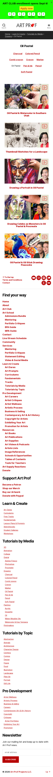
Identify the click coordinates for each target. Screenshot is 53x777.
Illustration (8, 670)
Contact (6, 283)
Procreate (9, 567)
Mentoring (10, 319)
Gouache (8, 612)
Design (7, 659)
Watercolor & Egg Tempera (16, 622)
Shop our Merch (11, 488)
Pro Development (11, 393)
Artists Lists (11, 448)
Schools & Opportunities (18, 455)
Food (6, 666)
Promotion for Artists (16, 426)
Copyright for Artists (16, 419)
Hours (21, 17)
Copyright (8, 714)
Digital (6, 557)
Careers (7, 707)
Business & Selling (15, 411)
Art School (8, 312)
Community (8, 342)
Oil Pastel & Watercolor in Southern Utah (26, 114)
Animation (8, 550)
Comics (7, 656)
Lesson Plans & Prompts (14, 523)
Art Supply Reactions (14, 466)
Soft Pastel (26, 72)
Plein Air (7, 676)
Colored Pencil (32, 53)
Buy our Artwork (11, 492)
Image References (15, 452)
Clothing (7, 653)
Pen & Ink (27, 66)
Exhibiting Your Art (15, 422)
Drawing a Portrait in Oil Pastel (26, 187)
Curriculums (12, 374)
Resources (8, 430)
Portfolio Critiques (15, 323)
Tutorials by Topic (15, 389)
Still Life (7, 683)
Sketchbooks (9, 527)
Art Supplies (11, 440)
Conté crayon (16, 59)
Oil (6, 615)
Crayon (30, 59)
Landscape (8, 673)
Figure (6, 663)
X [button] (51, 2)
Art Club (6, 309)
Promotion (8, 728)
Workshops (8, 533)
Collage (7, 554)
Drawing (8, 36)
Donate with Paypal (13, 495)
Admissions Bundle (15, 316)
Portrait (7, 680)
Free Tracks (9, 516)
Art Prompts (11, 371)
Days (12, 17)
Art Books (10, 433)
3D (5, 547)
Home (7, 34)
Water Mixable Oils (13, 618)
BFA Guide (10, 327)
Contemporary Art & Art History (22, 415)
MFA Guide (11, 331)
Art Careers (11, 396)
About (5, 305)
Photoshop (9, 564)
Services (7, 345)
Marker (40, 59)
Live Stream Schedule (14, 338)
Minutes (31, 17)
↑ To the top (8, 277)
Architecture (9, 646)
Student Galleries (11, 530)
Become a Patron (11, 484)
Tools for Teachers (15, 463)
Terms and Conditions (12, 280)
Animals (7, 642)
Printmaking (9, 625)
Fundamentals (12, 378)
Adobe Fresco (11, 561)
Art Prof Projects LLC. (21, 772)
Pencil (38, 66)
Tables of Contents (15, 459)
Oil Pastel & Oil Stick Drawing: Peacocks (26, 263)
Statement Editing (15, 356)
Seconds (41, 17)
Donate (6, 470)
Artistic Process (13, 407)
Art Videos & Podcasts (17, 444)
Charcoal (17, 53)
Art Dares (10, 367)
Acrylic (7, 608)
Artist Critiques (13, 400)
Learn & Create (18, 34)
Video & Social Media (16, 360)
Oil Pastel (9, 591)
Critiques (7, 717)
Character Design (11, 649)
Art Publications (13, 437)
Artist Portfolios (12, 721)
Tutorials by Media (35, 34)
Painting (7, 605)
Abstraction (9, 639)
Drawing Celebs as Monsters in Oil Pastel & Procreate (26, 225)
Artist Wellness (13, 404)
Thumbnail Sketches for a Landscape (26, 151)
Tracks (9, 382)
